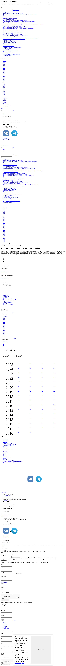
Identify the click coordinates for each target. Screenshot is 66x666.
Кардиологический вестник (9, 29)
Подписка (5, 98)
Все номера (5, 341)
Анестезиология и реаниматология (10, 15)
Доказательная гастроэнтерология (10, 25)
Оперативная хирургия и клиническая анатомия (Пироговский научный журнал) (21, 37)
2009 (4, 82)
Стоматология (6, 49)
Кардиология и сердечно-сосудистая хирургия (13, 30)
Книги (4, 100)
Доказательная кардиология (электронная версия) (14, 26)
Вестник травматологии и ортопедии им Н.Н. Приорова (15, 20)
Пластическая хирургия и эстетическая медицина (14, 39)
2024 (4, 64)
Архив (4, 99)
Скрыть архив (4, 306)
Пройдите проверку (16, 557)
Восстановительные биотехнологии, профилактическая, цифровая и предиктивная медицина (23, 24)
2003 (4, 88)
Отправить (19, 573)
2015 (4, 75)
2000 (4, 92)
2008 (4, 83)
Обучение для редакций (8, 462)
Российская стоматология (8, 46)
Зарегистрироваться (5, 599)
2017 (4, 72)
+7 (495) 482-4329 (7, 496)
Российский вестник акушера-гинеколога (12, 47)
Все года (2, 58)
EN (4, 113)
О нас (4, 102)
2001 (4, 91)
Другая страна (6, 628)
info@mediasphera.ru (7, 128)
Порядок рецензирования (8, 301)
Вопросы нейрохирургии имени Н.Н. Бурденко (13, 22)
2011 (4, 79)
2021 (4, 68)
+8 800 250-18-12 (7, 500)
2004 (4, 87)
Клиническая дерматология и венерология (12, 32)
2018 (4, 71)
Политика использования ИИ (9, 299)
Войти (2, 583)
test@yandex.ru (5, 544)
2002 (4, 90)
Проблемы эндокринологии (9, 41)
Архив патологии (7, 17)
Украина (5, 625)
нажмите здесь (19, 663)
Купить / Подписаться (8, 304)
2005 (4, 86)
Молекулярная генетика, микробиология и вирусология (15, 35)
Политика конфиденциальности (10, 460)
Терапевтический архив (8, 51)
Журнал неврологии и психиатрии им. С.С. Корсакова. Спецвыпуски (18, 28)
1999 (4, 93)
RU (13, 110)
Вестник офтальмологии (8, 19)
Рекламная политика (7, 302)
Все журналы (16, 10)
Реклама (5, 103)
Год (13, 204)
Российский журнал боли (8, 48)
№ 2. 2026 (5, 356)
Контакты (5, 106)
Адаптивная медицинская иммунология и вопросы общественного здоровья (20, 14)
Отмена (7, 664)
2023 (4, 65)
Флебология (5, 53)
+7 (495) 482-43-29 (5, 145)
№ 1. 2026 (18, 356)
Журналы (5, 96)
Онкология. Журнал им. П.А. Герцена (11, 36)
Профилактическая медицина (9, 42)
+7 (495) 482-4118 (7, 495)
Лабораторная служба (8, 33)
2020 (4, 69)
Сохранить (3, 664)
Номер (14, 338)
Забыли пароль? (4, 582)
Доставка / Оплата (7, 104)
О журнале (5, 295)
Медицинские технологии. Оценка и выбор (12, 34)
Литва (4, 627)
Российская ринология (8, 44)
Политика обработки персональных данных (12, 461)
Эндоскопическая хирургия (9, 55)
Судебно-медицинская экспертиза (10, 50)
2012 (4, 78)
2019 (4, 70)
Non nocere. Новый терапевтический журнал (13, 13)
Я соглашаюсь (41, 649)
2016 (4, 73)
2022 (4, 66)
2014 (4, 76)
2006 (4, 85)
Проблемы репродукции (8, 40)
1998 (4, 94)
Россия (14, 620)
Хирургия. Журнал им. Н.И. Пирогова (11, 54)
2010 (4, 80)
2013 (4, 77)
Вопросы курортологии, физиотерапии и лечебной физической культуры (19, 21)
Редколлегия (6, 296)
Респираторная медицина (8, 43)
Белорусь (5, 624)
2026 (4, 62)
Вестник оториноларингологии (10, 18)
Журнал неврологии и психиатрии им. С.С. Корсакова (15, 27)
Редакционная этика (7, 298)
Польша (5, 626)
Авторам (5, 297)
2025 (4, 63)
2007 (4, 84)
